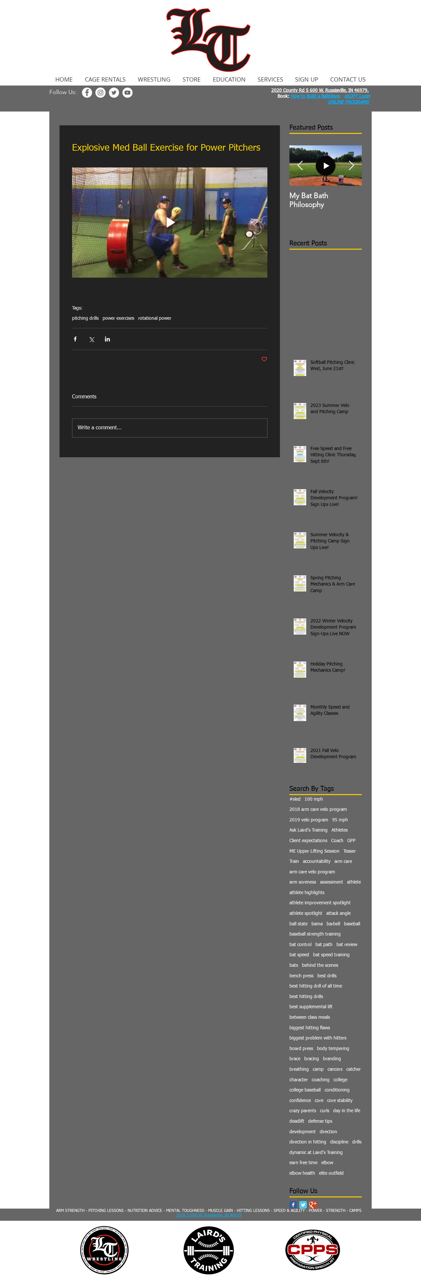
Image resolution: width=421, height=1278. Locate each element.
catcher (353, 1069)
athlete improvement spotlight (320, 903)
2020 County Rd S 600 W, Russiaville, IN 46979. (320, 90)
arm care (343, 861)
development (302, 1132)
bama (317, 924)
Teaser (349, 851)
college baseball (305, 1090)
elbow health (302, 1173)
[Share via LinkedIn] (107, 339)
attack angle (338, 913)
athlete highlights (306, 892)
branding (332, 1059)
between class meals (309, 1017)
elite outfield (331, 1173)
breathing (299, 1069)
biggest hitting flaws (309, 1028)
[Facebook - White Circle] (87, 93)
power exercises (118, 318)
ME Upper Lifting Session (314, 851)
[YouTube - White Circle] (127, 93)
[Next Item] (351, 166)
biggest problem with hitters (317, 1038)
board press (301, 1048)
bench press (301, 976)
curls (324, 1111)
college (340, 1080)
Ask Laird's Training (308, 830)
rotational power (154, 318)
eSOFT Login (357, 96)
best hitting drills (306, 996)
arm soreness (302, 882)
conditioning (337, 1090)
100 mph (314, 799)
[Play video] (169, 222)
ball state (298, 924)
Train (294, 861)
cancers (335, 1069)
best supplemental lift (311, 1007)
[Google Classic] (313, 1205)
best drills (326, 976)
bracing (311, 1059)
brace (294, 1059)
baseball (352, 924)
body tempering (333, 1048)
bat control (300, 944)
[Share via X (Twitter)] (91, 339)
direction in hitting (307, 1142)
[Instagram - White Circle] (100, 93)
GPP (351, 841)
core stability (340, 1100)
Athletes (340, 830)
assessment (331, 882)
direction (328, 1132)
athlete (354, 882)
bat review (346, 944)
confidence (300, 1100)
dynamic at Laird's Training (316, 1152)
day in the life (346, 1111)
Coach (337, 841)
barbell (333, 924)
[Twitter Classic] (303, 1205)
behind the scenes (320, 965)
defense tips (320, 1121)
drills (356, 1142)
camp (318, 1069)
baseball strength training (315, 934)
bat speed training (331, 955)
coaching (321, 1080)
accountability (317, 861)
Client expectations (308, 841)
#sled (295, 799)
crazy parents (302, 1111)
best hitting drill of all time (315, 986)
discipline (339, 1142)
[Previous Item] (300, 166)
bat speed (299, 955)
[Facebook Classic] (293, 1205)
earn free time (303, 1163)
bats (293, 965)
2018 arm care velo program (318, 809)
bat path (324, 944)
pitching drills (85, 318)
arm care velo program (312, 872)
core (319, 1100)
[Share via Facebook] (75, 339)
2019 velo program (308, 820)
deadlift (296, 1121)
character (298, 1080)
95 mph (340, 820)
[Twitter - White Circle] (114, 93)
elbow (327, 1163)
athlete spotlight (305, 913)
